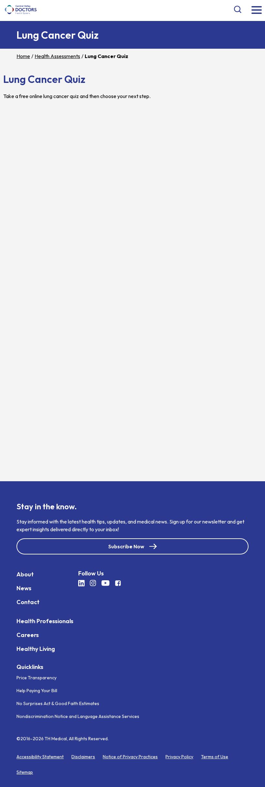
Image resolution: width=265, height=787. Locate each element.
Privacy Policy (179, 757)
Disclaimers (83, 757)
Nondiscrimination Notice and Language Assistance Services (77, 716)
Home (23, 56)
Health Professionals (44, 620)
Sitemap (24, 772)
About (25, 574)
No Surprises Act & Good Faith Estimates (57, 703)
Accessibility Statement (40, 757)
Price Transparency (36, 678)
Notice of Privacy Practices (130, 757)
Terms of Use (214, 757)
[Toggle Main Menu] (256, 10)
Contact (27, 601)
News (23, 588)
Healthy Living (35, 648)
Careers (27, 634)
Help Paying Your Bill (36, 690)
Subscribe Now (126, 546)
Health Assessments (57, 56)
